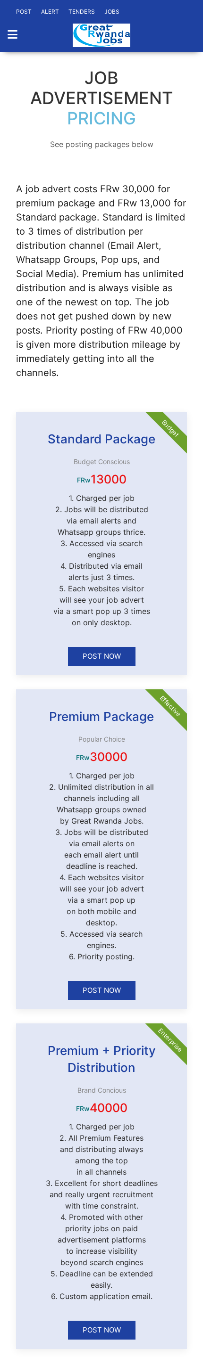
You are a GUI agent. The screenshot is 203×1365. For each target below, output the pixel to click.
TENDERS (81, 11)
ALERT (50, 11)
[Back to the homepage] (101, 35)
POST (24, 11)
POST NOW (102, 656)
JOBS (111, 11)
